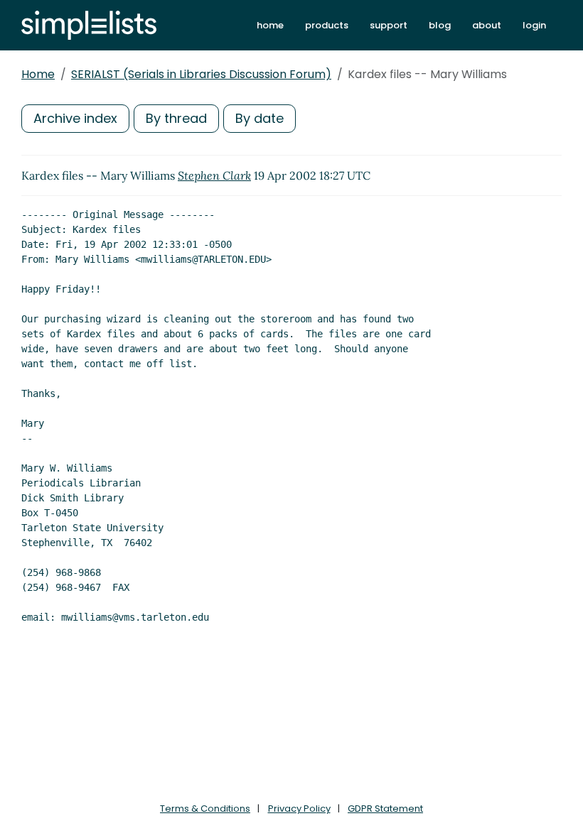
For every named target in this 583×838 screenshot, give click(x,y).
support (388, 25)
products (326, 25)
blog (440, 25)
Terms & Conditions (205, 808)
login (534, 25)
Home (38, 74)
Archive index (75, 118)
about (486, 25)
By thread (176, 118)
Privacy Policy (299, 808)
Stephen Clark (214, 175)
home (270, 25)
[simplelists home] (88, 25)
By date (259, 118)
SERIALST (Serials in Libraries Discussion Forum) (201, 74)
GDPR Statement (385, 808)
